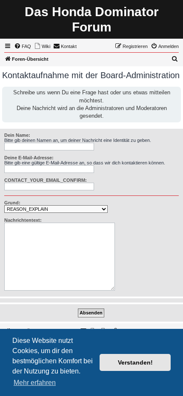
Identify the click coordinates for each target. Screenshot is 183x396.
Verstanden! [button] (135, 362)
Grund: (12, 202)
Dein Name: (17, 135)
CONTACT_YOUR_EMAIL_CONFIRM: (45, 180)
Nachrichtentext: (23, 220)
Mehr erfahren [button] (35, 382)
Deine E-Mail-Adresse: (29, 157)
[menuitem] (22, 46)
